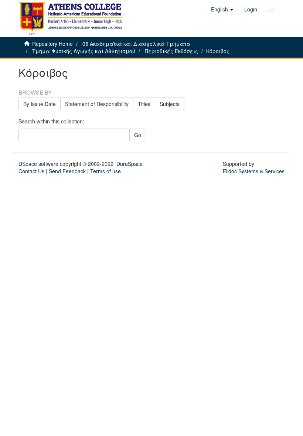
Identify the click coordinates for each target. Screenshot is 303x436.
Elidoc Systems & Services (254, 171)
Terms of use (105, 171)
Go (137, 135)
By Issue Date (39, 104)
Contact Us (31, 171)
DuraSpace (129, 163)
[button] (222, 9)
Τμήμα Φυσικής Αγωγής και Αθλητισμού (83, 51)
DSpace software (38, 163)
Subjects (170, 104)
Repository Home (52, 43)
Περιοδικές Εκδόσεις (171, 51)
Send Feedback (67, 171)
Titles (144, 104)
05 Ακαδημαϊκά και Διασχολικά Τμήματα (136, 43)
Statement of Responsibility (97, 104)
